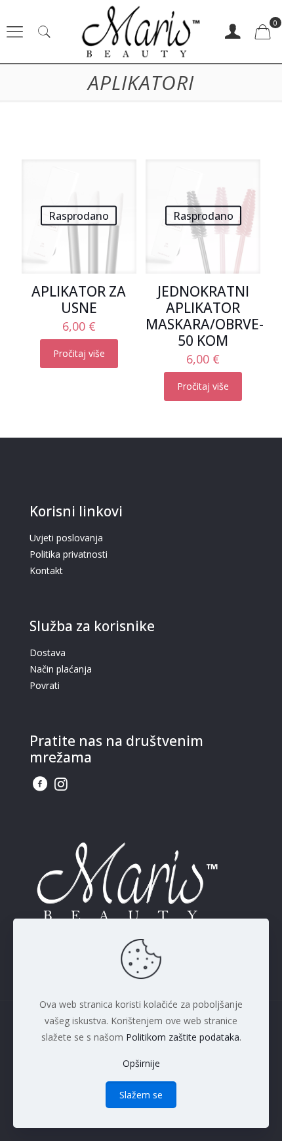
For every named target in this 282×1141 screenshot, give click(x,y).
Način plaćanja (61, 669)
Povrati (45, 685)
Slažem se (141, 1095)
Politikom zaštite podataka (182, 1037)
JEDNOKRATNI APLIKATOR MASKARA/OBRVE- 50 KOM (205, 316)
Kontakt (46, 570)
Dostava (48, 652)
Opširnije (141, 1063)
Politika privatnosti (69, 554)
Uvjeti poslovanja (66, 537)
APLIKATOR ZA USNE (78, 299)
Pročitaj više (79, 353)
